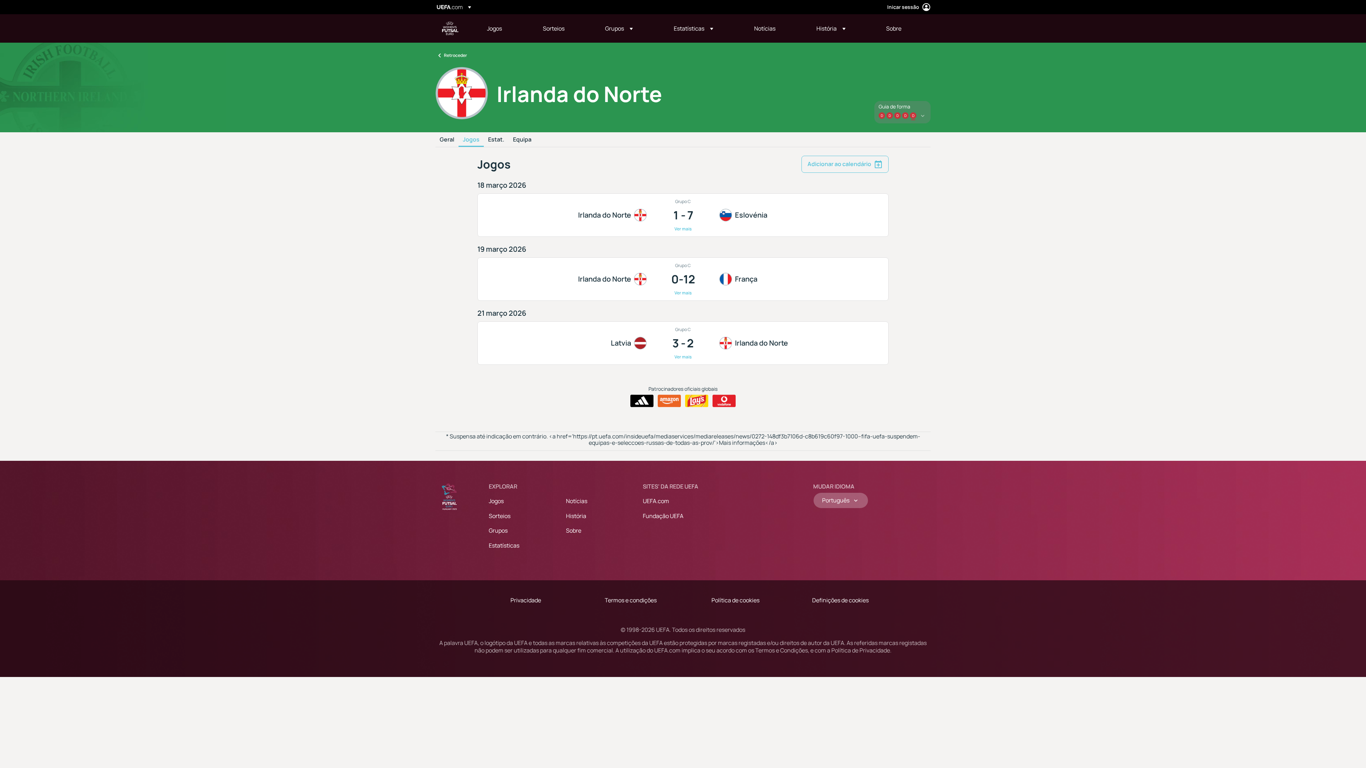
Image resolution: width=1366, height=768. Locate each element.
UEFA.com (656, 501)
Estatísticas (504, 545)
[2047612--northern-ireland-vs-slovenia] (683, 215)
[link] (494, 28)
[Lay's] (696, 401)
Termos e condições (631, 600)
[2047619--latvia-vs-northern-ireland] (683, 343)
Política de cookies (735, 600)
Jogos (471, 140)
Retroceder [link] (455, 55)
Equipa (522, 140)
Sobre (573, 530)
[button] (618, 28)
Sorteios (499, 516)
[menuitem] (506, 28)
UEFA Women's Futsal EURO (450, 28)
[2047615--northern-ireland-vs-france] (683, 279)
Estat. (496, 140)
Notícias (576, 501)
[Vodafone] (724, 401)
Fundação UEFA (663, 516)
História (576, 516)
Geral (447, 140)
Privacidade (525, 600)
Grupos (498, 530)
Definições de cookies (840, 600)
